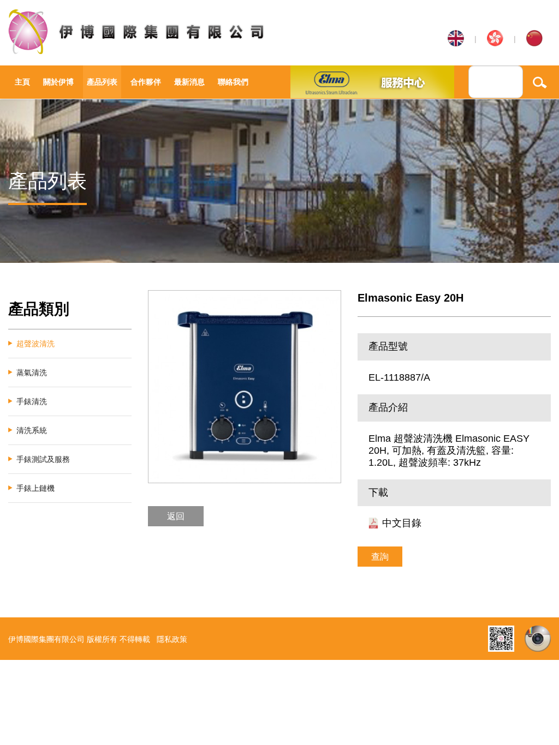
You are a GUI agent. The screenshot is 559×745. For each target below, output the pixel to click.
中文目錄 (401, 523)
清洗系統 (31, 430)
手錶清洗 (31, 401)
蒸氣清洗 (31, 372)
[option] (244, 386)
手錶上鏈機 (35, 488)
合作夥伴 (145, 81)
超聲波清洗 (35, 343)
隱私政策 (172, 639)
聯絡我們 (233, 81)
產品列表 (102, 81)
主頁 (22, 81)
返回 (176, 516)
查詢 (380, 556)
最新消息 (189, 81)
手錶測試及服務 (43, 459)
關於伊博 (58, 81)
